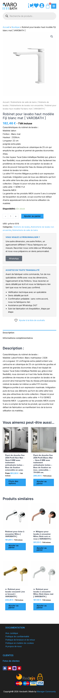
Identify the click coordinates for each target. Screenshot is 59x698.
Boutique (16, 27)
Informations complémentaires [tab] (18, 338)
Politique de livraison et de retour (20, 640)
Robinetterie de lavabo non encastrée (26, 105)
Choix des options (13, 482)
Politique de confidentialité (17, 636)
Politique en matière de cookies (19, 643)
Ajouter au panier (32, 216)
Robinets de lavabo (22, 227)
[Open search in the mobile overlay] (29, 16)
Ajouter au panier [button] (42, 482)
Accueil (6, 27)
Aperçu (15, 450)
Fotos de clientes (11, 661)
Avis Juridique (11, 633)
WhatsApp (14, 258)
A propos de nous (13, 646)
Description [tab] (8, 332)
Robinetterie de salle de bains (24, 102)
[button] (51, 36)
